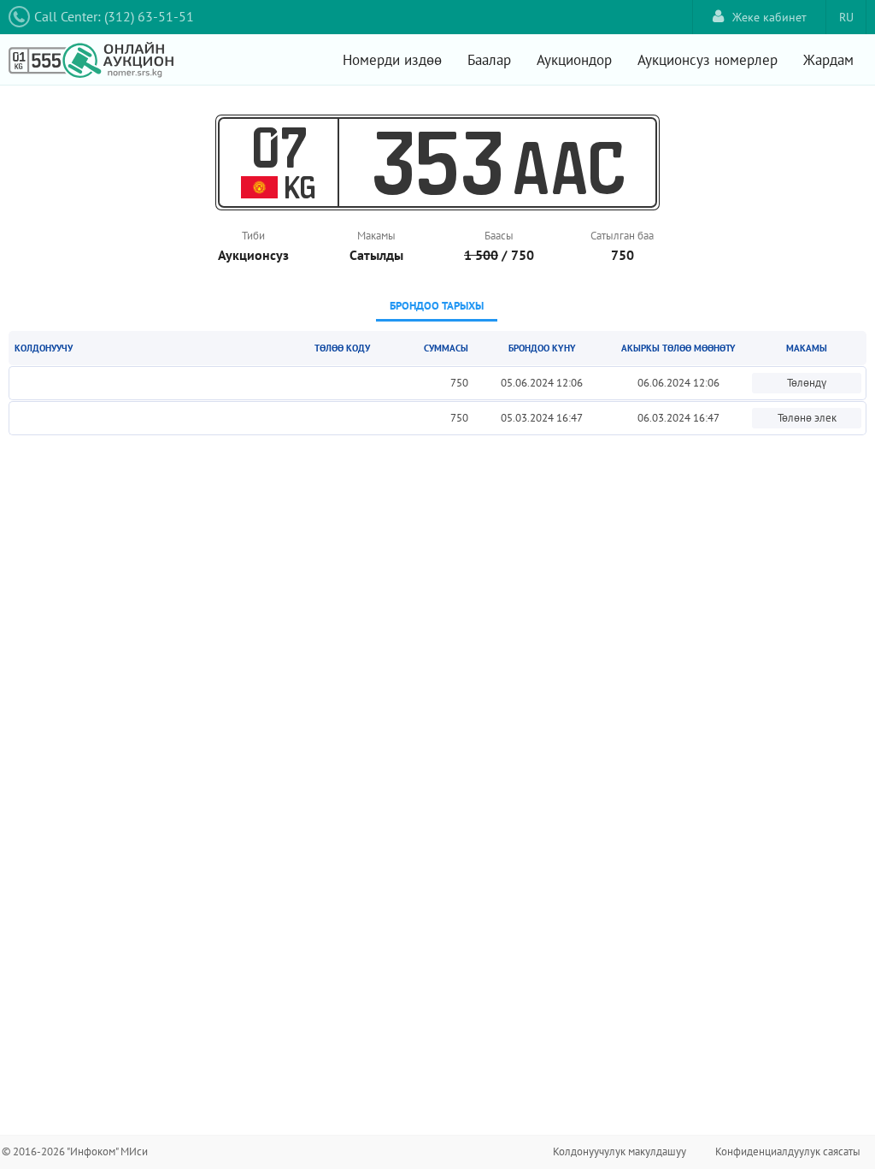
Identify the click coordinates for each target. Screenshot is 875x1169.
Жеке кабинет (769, 17)
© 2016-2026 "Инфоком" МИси (75, 1151)
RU (846, 17)
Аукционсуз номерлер (707, 59)
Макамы (376, 235)
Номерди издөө (392, 59)
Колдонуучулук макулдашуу (619, 1151)
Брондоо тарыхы (437, 305)
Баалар (489, 59)
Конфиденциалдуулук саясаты (787, 1151)
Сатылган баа (622, 235)
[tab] (436, 307)
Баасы (499, 235)
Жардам (828, 59)
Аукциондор (574, 59)
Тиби (253, 235)
